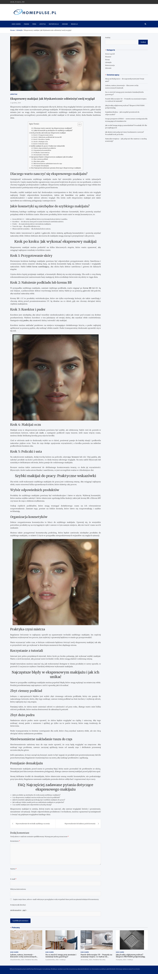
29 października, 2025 (17, 960)
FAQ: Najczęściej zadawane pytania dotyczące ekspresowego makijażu (56, 168)
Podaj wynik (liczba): (18, 905)
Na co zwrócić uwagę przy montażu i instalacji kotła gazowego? (60, 956)
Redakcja (74, 24)
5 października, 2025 (51, 960)
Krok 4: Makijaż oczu (41, 141)
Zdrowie (65, 24)
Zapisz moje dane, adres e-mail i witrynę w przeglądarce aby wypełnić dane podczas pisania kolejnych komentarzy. (56, 899)
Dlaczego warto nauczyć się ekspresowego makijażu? (53, 128)
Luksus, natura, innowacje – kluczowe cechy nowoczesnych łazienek (23, 957)
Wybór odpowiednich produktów (45, 148)
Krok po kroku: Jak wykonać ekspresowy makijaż (48, 133)
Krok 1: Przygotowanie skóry (43, 135)
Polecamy (16, 927)
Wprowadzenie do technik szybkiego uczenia (33, 824)
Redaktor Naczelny (31, 960)
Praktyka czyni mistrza (41, 152)
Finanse (26, 24)
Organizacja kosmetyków (42, 150)
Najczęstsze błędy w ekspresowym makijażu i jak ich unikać (52, 157)
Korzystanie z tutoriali (41, 155)
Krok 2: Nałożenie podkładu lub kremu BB (48, 137)
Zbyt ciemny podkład (41, 159)
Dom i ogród (16, 24)
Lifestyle (42, 24)
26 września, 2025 (86, 960)
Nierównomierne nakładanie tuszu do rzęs (48, 163)
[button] (78, 125)
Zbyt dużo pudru (39, 161)
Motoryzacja (54, 24)
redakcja (62, 960)
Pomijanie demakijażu (41, 166)
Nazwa (13, 869)
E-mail (13, 879)
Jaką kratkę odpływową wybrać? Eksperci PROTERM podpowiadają (130, 956)
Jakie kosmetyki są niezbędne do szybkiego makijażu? (53, 130)
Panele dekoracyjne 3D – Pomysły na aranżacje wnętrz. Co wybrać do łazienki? (96, 957)
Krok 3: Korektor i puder (42, 139)
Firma (34, 24)
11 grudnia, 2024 (15, 103)
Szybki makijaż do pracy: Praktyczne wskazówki (48, 146)
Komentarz (15, 841)
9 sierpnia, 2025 (121, 960)
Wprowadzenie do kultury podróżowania (80, 824)
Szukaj (107, 38)
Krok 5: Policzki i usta (40, 144)
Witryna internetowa (18, 889)
